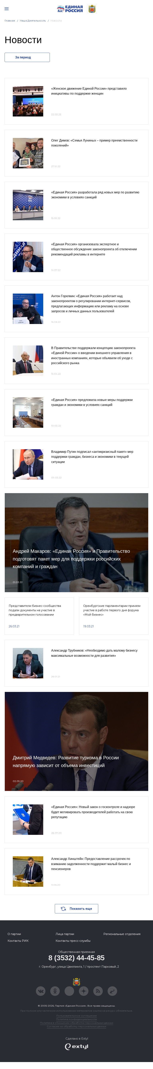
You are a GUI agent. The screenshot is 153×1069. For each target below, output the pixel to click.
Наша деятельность (33, 20)
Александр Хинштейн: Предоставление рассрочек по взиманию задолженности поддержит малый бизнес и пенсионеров (91, 864)
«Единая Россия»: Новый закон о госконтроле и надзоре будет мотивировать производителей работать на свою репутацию (93, 812)
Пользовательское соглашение (76, 1015)
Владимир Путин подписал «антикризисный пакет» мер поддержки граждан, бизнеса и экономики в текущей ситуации (92, 457)
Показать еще (81, 909)
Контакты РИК (18, 941)
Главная (10, 20)
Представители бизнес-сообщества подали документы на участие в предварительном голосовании (35, 610)
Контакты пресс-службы (73, 941)
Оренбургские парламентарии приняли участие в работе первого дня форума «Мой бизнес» (111, 610)
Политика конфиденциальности (76, 1019)
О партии (14, 934)
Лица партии (65, 934)
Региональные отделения (121, 934)
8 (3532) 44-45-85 (76, 958)
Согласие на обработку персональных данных (76, 1026)
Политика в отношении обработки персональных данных (76, 1022)
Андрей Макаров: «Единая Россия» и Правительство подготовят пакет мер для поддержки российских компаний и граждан (71, 558)
